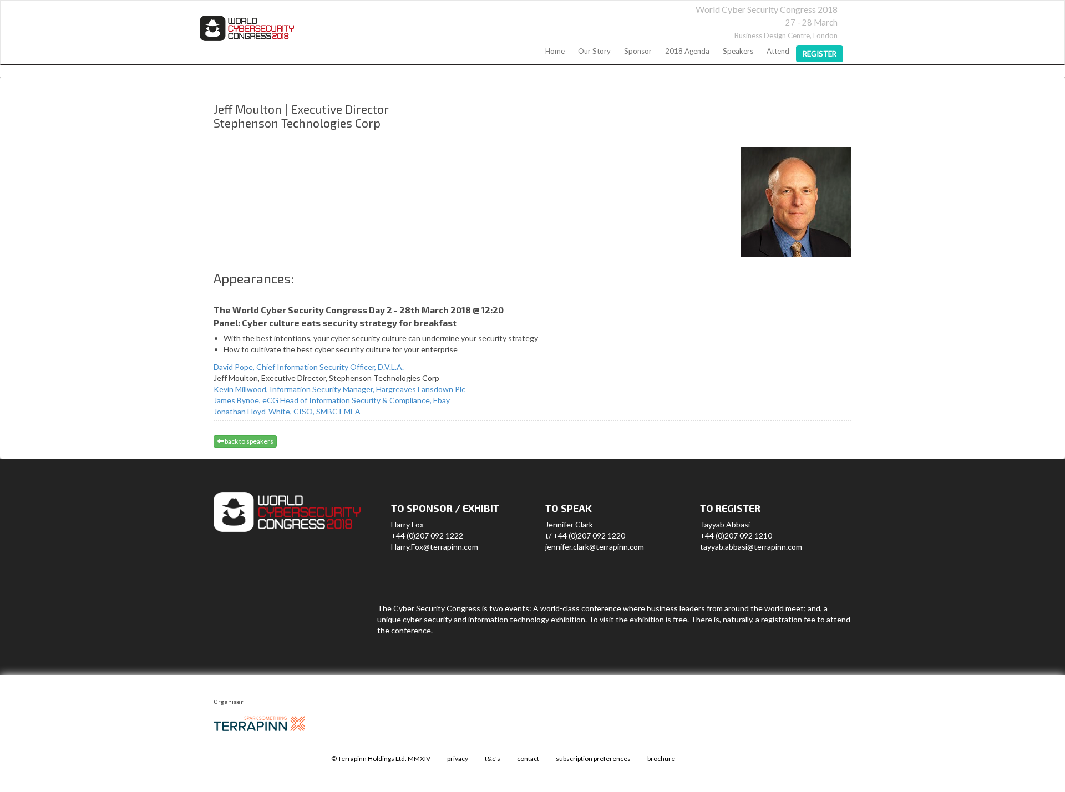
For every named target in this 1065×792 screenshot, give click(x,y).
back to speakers (248, 441)
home (555, 51)
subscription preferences (593, 758)
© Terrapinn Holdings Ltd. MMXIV (380, 758)
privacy (457, 758)
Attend (778, 51)
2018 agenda (687, 51)
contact (528, 758)
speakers (738, 51)
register (819, 53)
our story (594, 51)
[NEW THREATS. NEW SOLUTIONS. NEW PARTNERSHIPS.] (247, 28)
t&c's (492, 758)
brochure (661, 758)
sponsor (638, 51)
